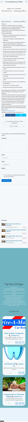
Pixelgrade (23, 416)
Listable (18, 416)
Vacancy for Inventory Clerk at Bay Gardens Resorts (14, 302)
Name (3, 154)
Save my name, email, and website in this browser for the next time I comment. (14, 175)
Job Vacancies (18, 8)
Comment (4, 138)
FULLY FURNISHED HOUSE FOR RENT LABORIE (16, 230)
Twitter (17, 414)
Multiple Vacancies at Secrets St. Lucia (14, 298)
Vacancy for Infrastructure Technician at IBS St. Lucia (14, 297)
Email (3, 161)
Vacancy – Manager (14, 126)
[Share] (10, 115)
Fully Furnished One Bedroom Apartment (13, 224)
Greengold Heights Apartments (14, 236)
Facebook (12, 414)
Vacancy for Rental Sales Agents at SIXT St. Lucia (14, 288)
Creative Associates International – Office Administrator (14, 122)
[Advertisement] (14, 200)
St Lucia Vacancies (14, 287)
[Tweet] (21, 115)
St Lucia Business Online (14, 2)
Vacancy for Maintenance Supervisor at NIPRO (14, 295)
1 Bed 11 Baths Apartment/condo (14, 240)
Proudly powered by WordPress (8, 416)
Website (3, 168)
